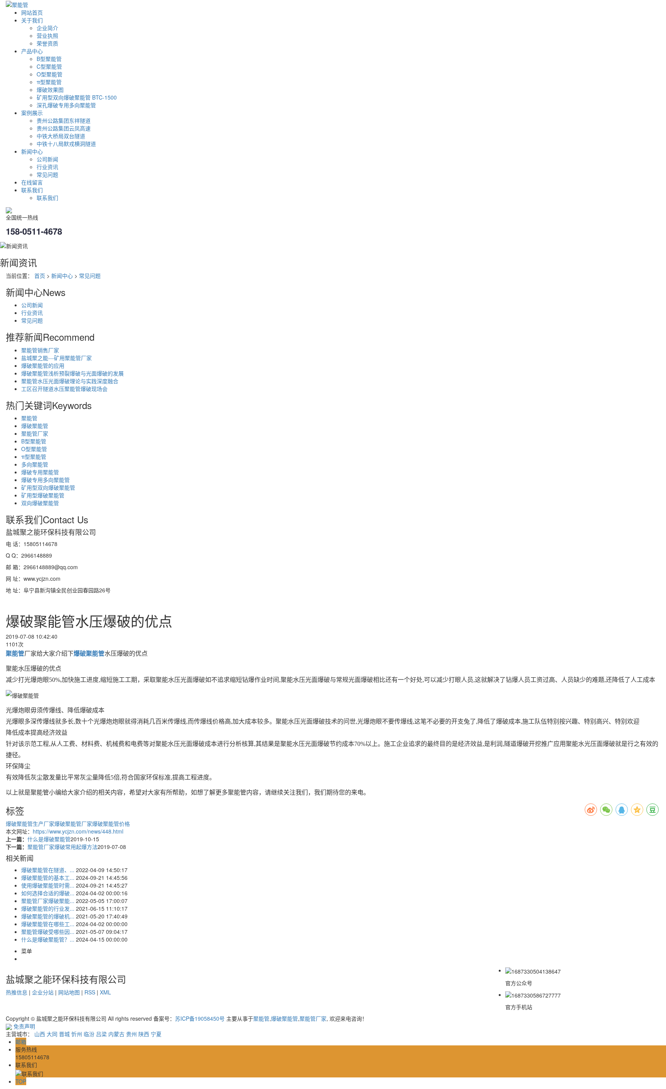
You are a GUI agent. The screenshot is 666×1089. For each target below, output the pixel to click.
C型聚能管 (49, 66)
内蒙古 (116, 1034)
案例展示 (32, 113)
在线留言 (32, 182)
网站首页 (32, 12)
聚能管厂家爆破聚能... (47, 901)
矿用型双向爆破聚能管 (48, 487)
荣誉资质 (47, 43)
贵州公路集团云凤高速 (64, 128)
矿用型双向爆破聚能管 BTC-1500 (77, 97)
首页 (39, 275)
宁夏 (156, 1034)
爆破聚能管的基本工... (47, 877)
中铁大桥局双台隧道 (61, 136)
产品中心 (32, 51)
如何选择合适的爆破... (47, 893)
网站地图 (69, 992)
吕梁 (101, 1034)
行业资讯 (47, 167)
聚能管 (29, 418)
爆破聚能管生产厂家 (30, 823)
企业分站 (43, 992)
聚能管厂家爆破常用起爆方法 (62, 847)
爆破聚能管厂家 (73, 823)
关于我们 (32, 20)
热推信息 (16, 992)
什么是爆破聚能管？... (47, 939)
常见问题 (47, 174)
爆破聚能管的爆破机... (47, 916)
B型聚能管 (49, 59)
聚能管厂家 (34, 433)
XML (105, 992)
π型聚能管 (49, 82)
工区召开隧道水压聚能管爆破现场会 (64, 388)
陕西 (143, 1034)
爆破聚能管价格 (111, 823)
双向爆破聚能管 (40, 503)
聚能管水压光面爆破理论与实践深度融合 (69, 381)
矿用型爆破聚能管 (42, 495)
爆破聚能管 (34, 426)
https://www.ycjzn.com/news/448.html (78, 831)
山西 (39, 1034)
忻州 (76, 1034)
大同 (52, 1034)
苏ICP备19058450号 (200, 1018)
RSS (89, 992)
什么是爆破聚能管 (49, 839)
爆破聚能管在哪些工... (47, 924)
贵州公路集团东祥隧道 (64, 120)
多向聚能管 (34, 464)
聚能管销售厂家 (40, 350)
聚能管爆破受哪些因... (47, 931)
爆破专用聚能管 (40, 472)
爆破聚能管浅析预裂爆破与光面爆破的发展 (72, 373)
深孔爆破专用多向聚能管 (66, 105)
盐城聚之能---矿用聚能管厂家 (56, 358)
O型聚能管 (49, 74)
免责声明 (24, 1026)
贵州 (131, 1034)
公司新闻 (47, 159)
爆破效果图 (50, 89)
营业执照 (47, 35)
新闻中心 (32, 151)
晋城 (64, 1034)
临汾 (89, 1034)
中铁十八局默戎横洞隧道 (66, 143)
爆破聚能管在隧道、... (47, 870)
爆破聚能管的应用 (42, 365)
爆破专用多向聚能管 (45, 480)
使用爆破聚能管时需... (47, 885)
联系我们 (32, 190)
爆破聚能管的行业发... (47, 908)
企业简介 (47, 28)
